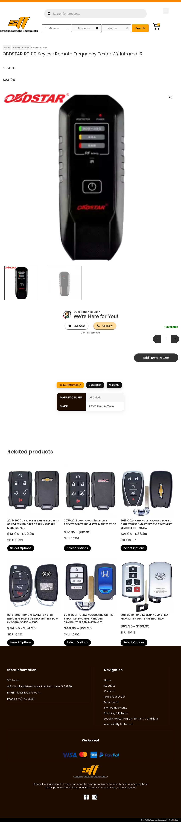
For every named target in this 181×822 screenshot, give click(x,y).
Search (140, 28)
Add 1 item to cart (156, 358)
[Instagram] (94, 797)
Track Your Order (114, 696)
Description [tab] (95, 384)
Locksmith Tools (21, 47)
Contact (109, 691)
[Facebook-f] (86, 797)
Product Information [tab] (70, 384)
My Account (111, 702)
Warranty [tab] (114, 384)
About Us (109, 685)
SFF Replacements (115, 707)
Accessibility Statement (118, 724)
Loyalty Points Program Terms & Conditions (131, 718)
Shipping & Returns (116, 713)
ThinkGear (173, 820)
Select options (20, 548)
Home (7, 47)
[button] (166, 11)
